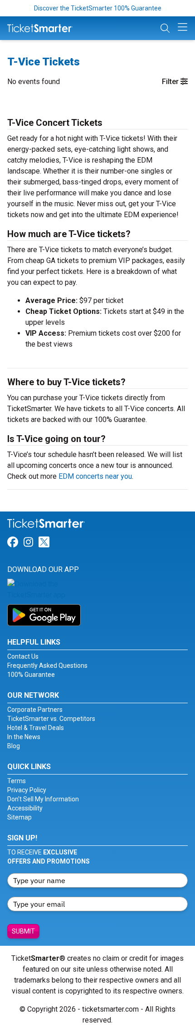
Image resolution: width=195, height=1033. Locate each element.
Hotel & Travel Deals (35, 727)
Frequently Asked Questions (47, 665)
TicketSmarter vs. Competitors (51, 718)
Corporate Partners (35, 709)
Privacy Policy (26, 790)
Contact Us (23, 656)
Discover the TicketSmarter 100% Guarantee (97, 8)
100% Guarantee (31, 674)
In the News (23, 736)
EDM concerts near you (95, 476)
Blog (13, 746)
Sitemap (19, 817)
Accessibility (25, 808)
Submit (23, 931)
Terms (16, 781)
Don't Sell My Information (43, 799)
